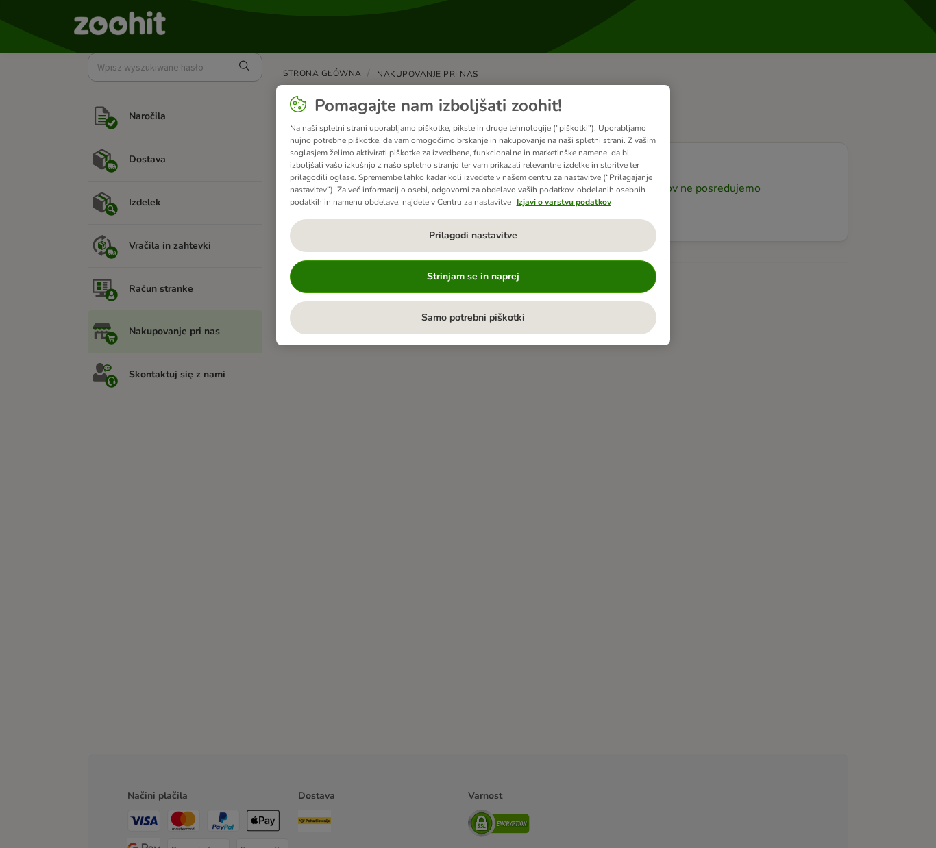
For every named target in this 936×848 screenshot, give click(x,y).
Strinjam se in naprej (473, 276)
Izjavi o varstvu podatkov (564, 202)
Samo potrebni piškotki (473, 317)
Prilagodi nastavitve (473, 235)
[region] (473, 215)
